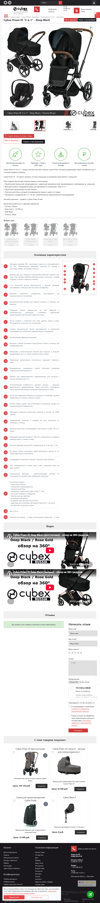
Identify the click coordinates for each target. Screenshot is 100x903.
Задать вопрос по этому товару (20, 136)
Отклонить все (37, 897)
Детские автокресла (10, 852)
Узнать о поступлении (86, 20)
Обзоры (38, 860)
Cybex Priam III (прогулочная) (30, 748)
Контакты (38, 879)
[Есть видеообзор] (45, 755)
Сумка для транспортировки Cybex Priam (30, 799)
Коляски (6, 855)
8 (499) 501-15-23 (76, 862)
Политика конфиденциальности (71, 900)
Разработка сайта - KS (88, 900)
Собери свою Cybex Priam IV (13, 884)
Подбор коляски (9, 882)
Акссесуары (8, 866)
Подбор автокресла (10, 879)
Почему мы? (39, 855)
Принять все (14, 897)
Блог (36, 858)
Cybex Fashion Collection (12, 868)
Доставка (38, 874)
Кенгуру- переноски (10, 860)
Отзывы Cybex (40, 884)
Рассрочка (38, 871)
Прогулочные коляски (11, 858)
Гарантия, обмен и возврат (44, 882)
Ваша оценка (74, 649)
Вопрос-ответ (39, 868)
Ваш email (73, 639)
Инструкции (39, 866)
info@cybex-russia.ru (78, 873)
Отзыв (72, 658)
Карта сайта (12, 901)
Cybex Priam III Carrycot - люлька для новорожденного (69, 750)
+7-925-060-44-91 (76, 867)
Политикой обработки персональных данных (81, 722)
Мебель (6, 863)
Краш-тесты (39, 863)
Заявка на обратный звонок (87, 849)
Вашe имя (73, 628)
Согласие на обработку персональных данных (80, 710)
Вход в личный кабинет (94, 3)
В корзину (41, 786)
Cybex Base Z (69, 797)
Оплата (37, 876)
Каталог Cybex (40, 852)
